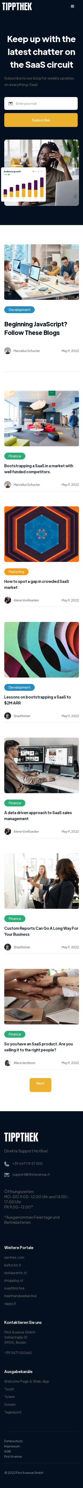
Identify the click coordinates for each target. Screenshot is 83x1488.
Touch (9, 1389)
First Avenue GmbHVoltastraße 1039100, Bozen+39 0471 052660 (19, 1342)
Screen (10, 1404)
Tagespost (12, 1412)
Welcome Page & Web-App (26, 1381)
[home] (16, 6)
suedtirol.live (14, 1288)
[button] (72, 6)
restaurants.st (15, 1272)
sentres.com (14, 1257)
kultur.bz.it (12, 1265)
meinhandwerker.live (20, 1296)
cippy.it (10, 1303)
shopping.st (13, 1280)
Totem (9, 1396)
